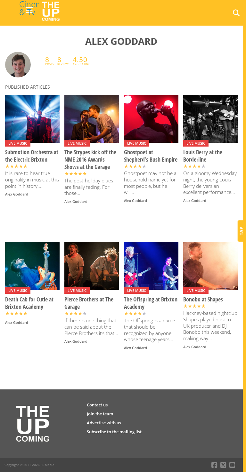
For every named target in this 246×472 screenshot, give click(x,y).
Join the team (100, 414)
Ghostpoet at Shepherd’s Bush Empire (150, 155)
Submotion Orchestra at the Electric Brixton (31, 155)
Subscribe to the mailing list (114, 432)
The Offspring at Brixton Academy (150, 303)
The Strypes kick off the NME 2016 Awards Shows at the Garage (90, 159)
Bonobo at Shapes (203, 299)
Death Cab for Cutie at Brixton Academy (29, 303)
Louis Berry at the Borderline (202, 155)
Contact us (97, 405)
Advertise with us (104, 423)
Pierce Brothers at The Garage (88, 303)
